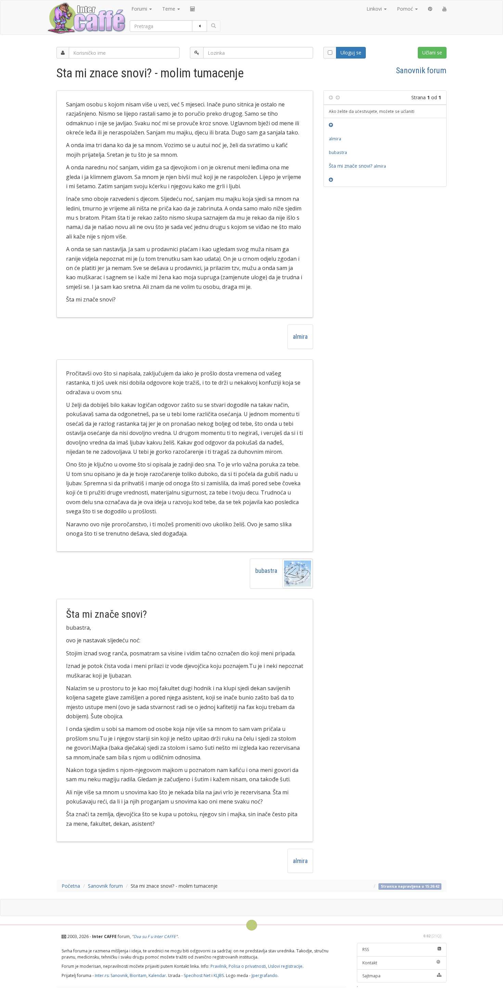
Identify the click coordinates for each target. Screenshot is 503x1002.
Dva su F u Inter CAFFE (154, 936)
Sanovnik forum (421, 70)
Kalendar (157, 975)
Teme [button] (169, 8)
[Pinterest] (430, 8)
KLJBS (219, 975)
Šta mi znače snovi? (357, 166)
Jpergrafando (265, 975)
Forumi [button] (140, 8)
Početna (71, 886)
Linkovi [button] (374, 8)
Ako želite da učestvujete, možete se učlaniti (371, 111)
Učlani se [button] (432, 52)
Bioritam (138, 975)
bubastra (266, 570)
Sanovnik (119, 975)
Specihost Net (197, 975)
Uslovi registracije (285, 966)
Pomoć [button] (405, 8)
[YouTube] (444, 8)
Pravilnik (218, 966)
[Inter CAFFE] (86, 18)
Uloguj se (350, 52)
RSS (365, 949)
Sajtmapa (371, 976)
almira (300, 336)
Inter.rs (101, 975)
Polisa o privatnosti (247, 966)
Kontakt (369, 963)
